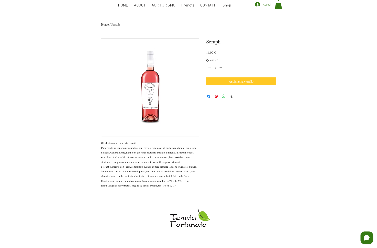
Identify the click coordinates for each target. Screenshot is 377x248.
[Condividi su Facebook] (208, 96)
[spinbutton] (215, 67)
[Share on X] (231, 96)
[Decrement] (209, 67)
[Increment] (221, 67)
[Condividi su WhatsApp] (223, 96)
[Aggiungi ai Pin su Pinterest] (216, 96)
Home (105, 24)
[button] (278, 4)
